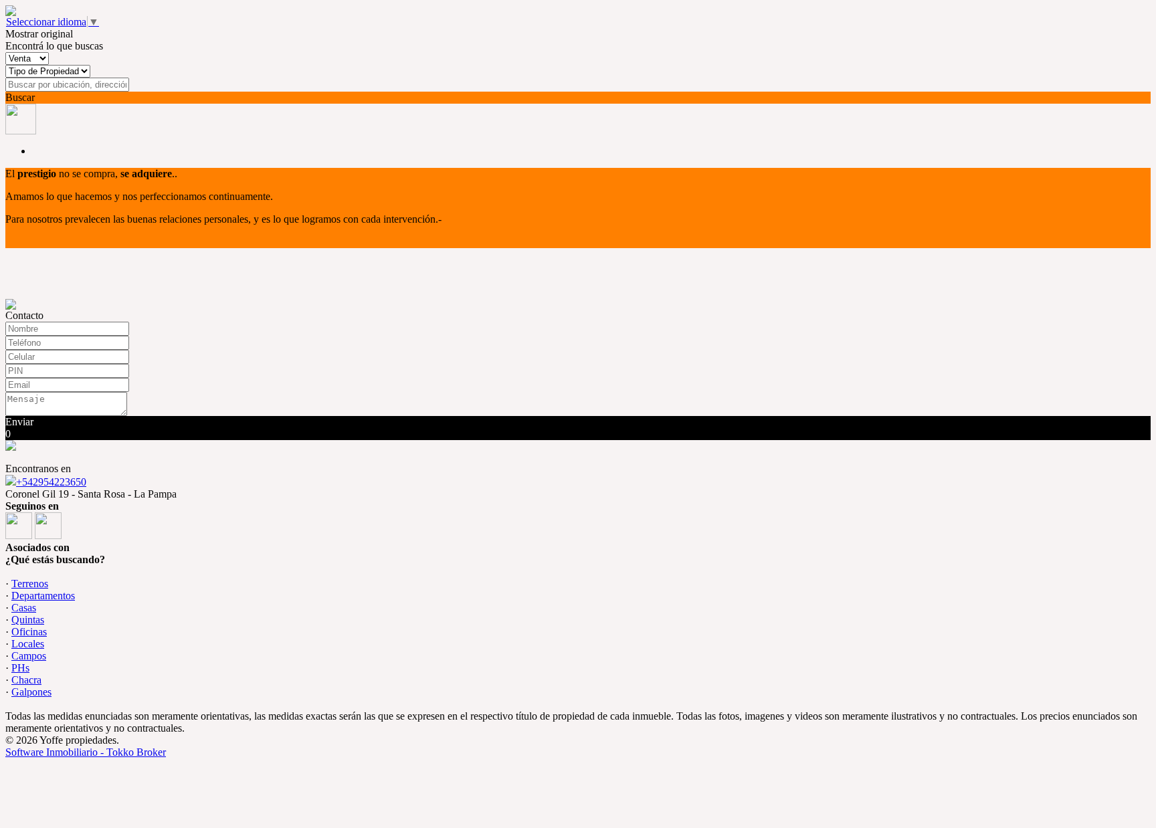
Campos (28, 655)
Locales (27, 643)
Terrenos (29, 583)
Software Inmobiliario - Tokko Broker (85, 752)
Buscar (20, 97)
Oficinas (29, 631)
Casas (23, 607)
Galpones (31, 692)
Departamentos (43, 595)
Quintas (27, 619)
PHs (20, 668)
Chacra (26, 680)
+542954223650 (51, 482)
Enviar (19, 421)
